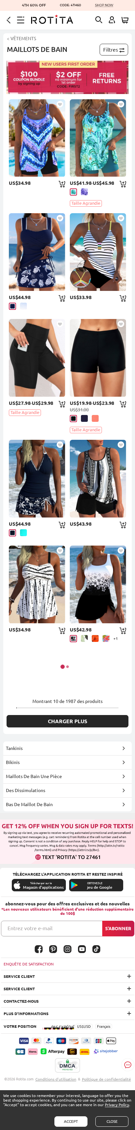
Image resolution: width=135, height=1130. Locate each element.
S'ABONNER (118, 928)
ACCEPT (71, 1121)
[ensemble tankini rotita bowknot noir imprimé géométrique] (98, 478)
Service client (19, 976)
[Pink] (95, 418)
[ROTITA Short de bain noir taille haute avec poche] (37, 358)
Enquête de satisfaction (29, 964)
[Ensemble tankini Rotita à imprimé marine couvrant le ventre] (37, 252)
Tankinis (14, 748)
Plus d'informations (26, 1013)
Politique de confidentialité (106, 1079)
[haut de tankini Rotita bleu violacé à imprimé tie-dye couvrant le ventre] (37, 138)
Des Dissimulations (25, 790)
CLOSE (112, 1121)
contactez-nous (21, 1001)
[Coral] (106, 638)
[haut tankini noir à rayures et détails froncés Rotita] (98, 252)
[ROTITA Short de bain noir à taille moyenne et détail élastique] (98, 358)
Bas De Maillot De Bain (29, 804)
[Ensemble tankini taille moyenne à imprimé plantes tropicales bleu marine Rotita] (37, 478)
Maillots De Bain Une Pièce (34, 776)
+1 (115, 638)
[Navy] (12, 306)
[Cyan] (73, 192)
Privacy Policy (117, 1105)
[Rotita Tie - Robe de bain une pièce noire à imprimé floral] (98, 584)
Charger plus (67, 721)
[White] (23, 306)
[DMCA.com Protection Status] (67, 1065)
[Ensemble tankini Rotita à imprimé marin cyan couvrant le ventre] (98, 138)
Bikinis (13, 762)
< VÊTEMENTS (21, 38)
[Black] (73, 418)
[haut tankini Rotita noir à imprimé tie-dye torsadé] (37, 584)
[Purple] (84, 191)
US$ (80, 1026)
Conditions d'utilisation (55, 1079)
